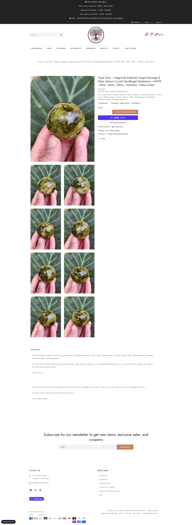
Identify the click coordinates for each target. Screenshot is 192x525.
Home (40, 62)
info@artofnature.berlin (40, 483)
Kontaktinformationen (150, 513)
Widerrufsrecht (152, 510)
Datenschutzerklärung (109, 513)
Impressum (103, 479)
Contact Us (103, 475)
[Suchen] (61, 35)
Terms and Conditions (107, 487)
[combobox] (46, 35)
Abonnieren (125, 447)
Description (35, 349)
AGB (121, 513)
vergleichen (118, 127)
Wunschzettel (105, 127)
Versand (107, 91)
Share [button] (103, 139)
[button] (158, 34)
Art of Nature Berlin (112, 130)
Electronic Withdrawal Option (110, 491)
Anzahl (100, 108)
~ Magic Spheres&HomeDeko (117, 134)
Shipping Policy (105, 483)
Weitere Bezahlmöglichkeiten (118, 122)
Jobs (101, 495)
